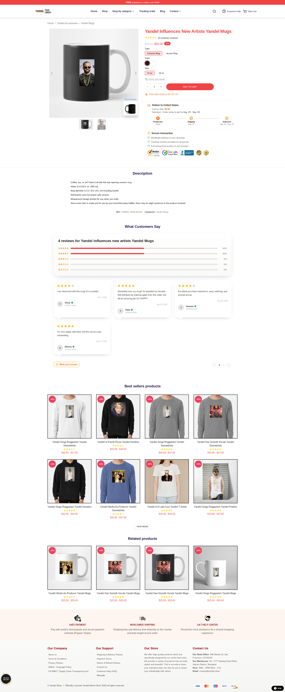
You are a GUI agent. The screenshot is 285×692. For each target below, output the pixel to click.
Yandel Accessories (67, 23)
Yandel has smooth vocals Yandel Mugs (118, 593)
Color (147, 58)
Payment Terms (104, 659)
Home (51, 23)
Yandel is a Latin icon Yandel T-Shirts (167, 507)
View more (142, 527)
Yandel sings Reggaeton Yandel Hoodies (69, 507)
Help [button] (279, 688)
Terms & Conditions (57, 659)
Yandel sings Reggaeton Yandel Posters (215, 507)
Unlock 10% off (6, 678)
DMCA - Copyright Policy (59, 667)
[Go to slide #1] (86, 124)
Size (147, 68)
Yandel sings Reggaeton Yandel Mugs (215, 593)
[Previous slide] (52, 73)
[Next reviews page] (229, 365)
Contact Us (102, 667)
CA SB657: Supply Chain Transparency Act (68, 671)
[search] (214, 11)
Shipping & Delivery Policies (110, 654)
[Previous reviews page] (214, 365)
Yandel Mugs (87, 23)
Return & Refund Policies (108, 663)
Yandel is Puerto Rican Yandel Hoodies (118, 442)
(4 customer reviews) (168, 38)
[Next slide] (135, 73)
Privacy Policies (55, 663)
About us (52, 654)
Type (147, 48)
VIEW (69, 435)
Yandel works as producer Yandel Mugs (69, 593)
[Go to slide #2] (101, 124)
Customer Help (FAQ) (107, 671)
